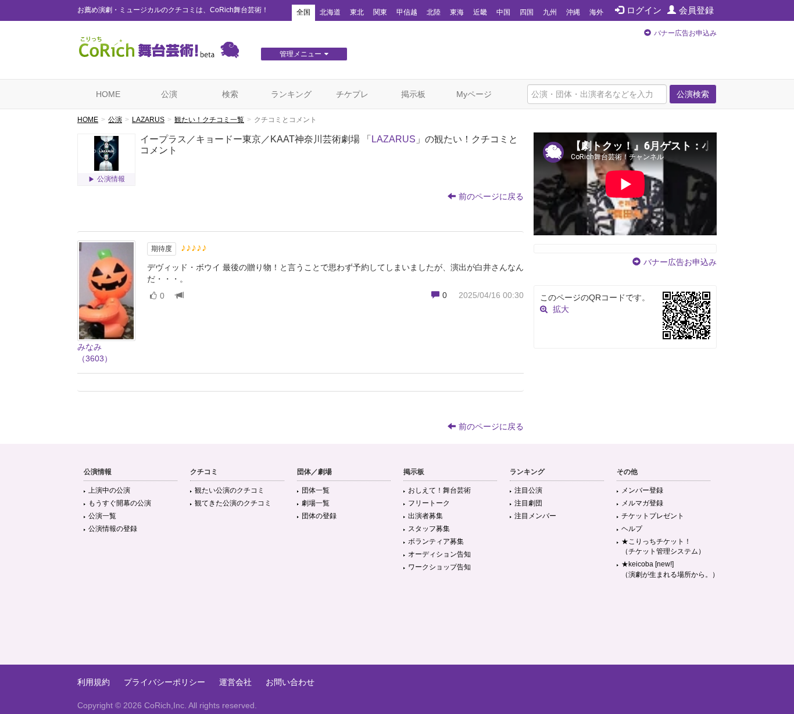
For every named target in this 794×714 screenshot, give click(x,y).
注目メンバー (535, 516)
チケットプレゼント (652, 516)
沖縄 (573, 12)
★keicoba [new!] (670, 569)
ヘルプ (631, 529)
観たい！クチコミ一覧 (209, 120)
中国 (503, 12)
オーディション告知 (439, 554)
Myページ (474, 94)
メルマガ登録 (642, 503)
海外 (596, 12)
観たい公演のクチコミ (229, 490)
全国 (303, 12)
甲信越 (406, 12)
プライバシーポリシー (164, 682)
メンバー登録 (642, 490)
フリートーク (429, 503)
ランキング (291, 94)
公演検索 (693, 94)
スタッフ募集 (429, 529)
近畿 (480, 12)
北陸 (434, 12)
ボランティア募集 (436, 541)
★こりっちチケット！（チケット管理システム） (663, 546)
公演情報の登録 (112, 529)
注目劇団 (528, 503)
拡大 (561, 309)
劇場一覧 (316, 503)
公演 (169, 94)
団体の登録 (319, 516)
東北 (357, 12)
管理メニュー (300, 54)
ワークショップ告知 (439, 567)
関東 (380, 12)
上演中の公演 (109, 490)
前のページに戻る (491, 196)
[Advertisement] (397, 627)
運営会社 (235, 682)
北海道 (330, 12)
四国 (527, 12)
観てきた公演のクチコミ (233, 503)
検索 (230, 94)
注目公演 (528, 490)
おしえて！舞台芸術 (439, 490)
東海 (457, 12)
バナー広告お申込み (685, 33)
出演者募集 (425, 516)
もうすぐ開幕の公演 (119, 503)
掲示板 (413, 94)
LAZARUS (148, 120)
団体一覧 (316, 490)
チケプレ (352, 94)
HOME (108, 94)
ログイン (644, 10)
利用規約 (93, 682)
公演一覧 (102, 516)
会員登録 (696, 10)
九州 (550, 12)
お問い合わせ (290, 682)
